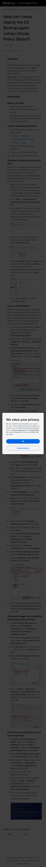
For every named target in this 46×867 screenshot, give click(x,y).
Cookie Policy (34, 430)
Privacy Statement (19, 430)
